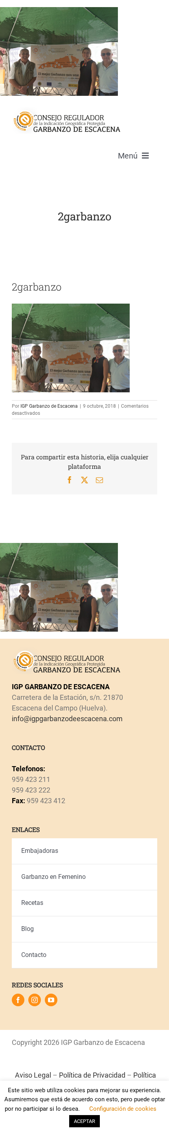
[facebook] (18, 1000)
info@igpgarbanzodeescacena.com (67, 718)
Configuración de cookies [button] (122, 1108)
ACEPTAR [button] (84, 1121)
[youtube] (51, 1000)
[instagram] (34, 1000)
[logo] (66, 110)
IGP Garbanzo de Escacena (49, 406)
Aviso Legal (33, 1075)
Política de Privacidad (92, 1075)
